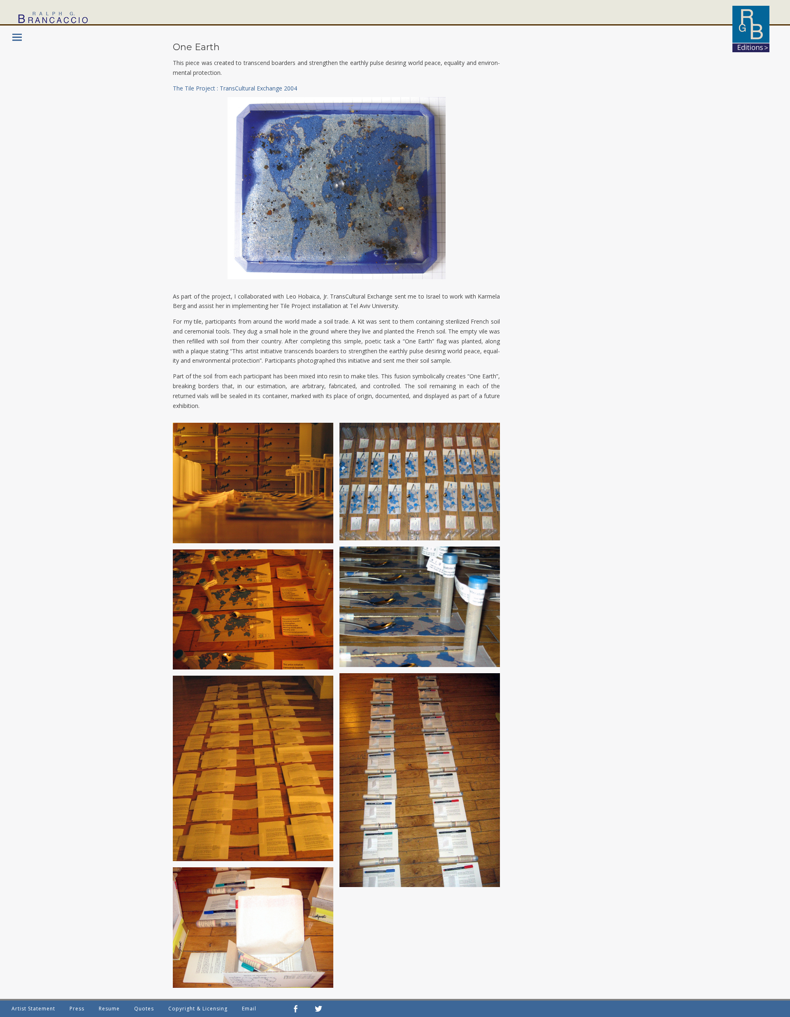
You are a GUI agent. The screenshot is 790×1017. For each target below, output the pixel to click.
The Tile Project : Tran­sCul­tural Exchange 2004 (235, 88)
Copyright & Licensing (198, 1008)
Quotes (144, 1008)
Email (249, 1008)
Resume (109, 1008)
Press (77, 1008)
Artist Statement (33, 1008)
